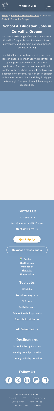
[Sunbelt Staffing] (5, 6)
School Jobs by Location (27, 346)
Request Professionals (27, 249)
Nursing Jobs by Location (27, 352)
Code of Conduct (20, 405)
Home (5, 15)
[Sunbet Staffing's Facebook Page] (8, 380)
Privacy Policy (39, 398)
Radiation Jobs (27, 307)
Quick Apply (27, 239)
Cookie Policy (18, 402)
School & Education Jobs (25, 15)
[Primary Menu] (49, 6)
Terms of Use (36, 402)
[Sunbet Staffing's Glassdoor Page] (45, 380)
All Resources (25, 328)
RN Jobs (27, 289)
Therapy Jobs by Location (27, 358)
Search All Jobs (25, 319)
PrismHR (12, 398)
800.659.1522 (27, 217)
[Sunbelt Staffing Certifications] (27, 266)
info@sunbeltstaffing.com (27, 223)
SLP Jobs (27, 301)
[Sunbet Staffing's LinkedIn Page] (27, 380)
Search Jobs (29, 5)
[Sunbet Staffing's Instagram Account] (36, 380)
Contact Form (25, 228)
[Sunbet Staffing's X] (18, 380)
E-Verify (37, 405)
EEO (24, 398)
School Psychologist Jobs (27, 313)
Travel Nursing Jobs (27, 295)
